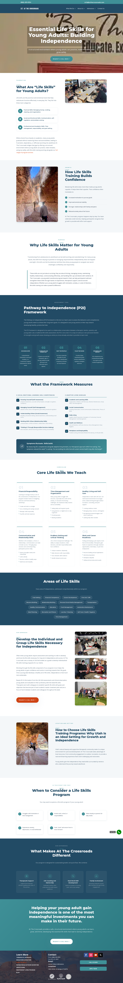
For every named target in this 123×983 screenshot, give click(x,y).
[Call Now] (119, 832)
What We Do (70, 8)
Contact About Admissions (56, 964)
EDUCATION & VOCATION (23, 960)
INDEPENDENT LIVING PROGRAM (25, 970)
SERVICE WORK (20, 967)
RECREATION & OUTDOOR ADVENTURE (27, 965)
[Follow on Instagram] (91, 955)
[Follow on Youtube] (96, 955)
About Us (80, 8)
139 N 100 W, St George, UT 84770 (58, 969)
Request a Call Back (61, 59)
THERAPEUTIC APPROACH (23, 957)
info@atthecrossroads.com (94, 2)
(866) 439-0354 (26, 2)
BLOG (17, 972)
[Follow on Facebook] (86, 955)
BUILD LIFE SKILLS (21, 962)
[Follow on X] (100, 955)
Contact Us (101, 8)
